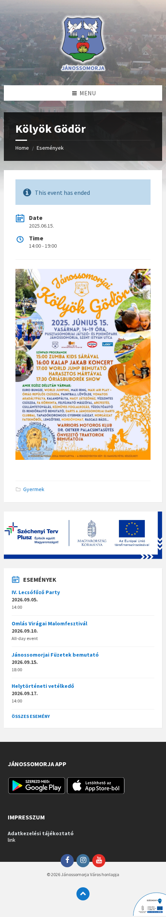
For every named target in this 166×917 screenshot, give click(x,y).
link (11, 839)
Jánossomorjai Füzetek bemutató (55, 654)
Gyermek (33, 489)
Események (50, 147)
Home (22, 147)
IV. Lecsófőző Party (36, 592)
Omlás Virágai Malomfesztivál (49, 623)
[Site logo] (83, 70)
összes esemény (31, 716)
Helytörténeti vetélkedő (43, 685)
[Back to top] (83, 893)
